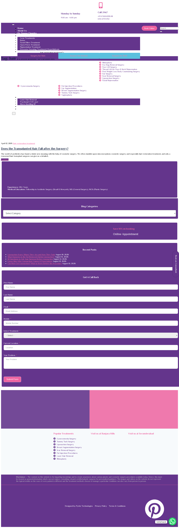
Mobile (6, 319)
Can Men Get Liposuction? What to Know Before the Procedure (35, 263)
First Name (8, 283)
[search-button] (161, 31)
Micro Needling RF (28, 104)
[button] (37, 56)
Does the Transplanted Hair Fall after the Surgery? (34, 148)
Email (6, 307)
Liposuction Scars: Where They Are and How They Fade (31, 254)
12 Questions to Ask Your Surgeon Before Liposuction (30, 259)
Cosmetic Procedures (28, 51)
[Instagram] (162, 497)
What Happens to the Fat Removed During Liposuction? (31, 257)
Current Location (11, 343)
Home (20, 28)
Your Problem (9, 355)
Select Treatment (11, 331)
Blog (19, 109)
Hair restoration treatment (24, 143)
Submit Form (12, 379)
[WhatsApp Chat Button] (172, 521)
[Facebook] (162, 490)
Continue (5, 159)
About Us (22, 30)
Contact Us (23, 106)
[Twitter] (162, 494)
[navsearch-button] (162, 25)
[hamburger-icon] (13, 24)
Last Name (8, 295)
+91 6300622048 (105, 16)
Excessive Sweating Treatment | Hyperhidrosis (39, 49)
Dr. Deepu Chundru (27, 33)
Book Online (149, 28)
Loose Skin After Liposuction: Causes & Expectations (30, 261)
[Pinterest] (154, 518)
